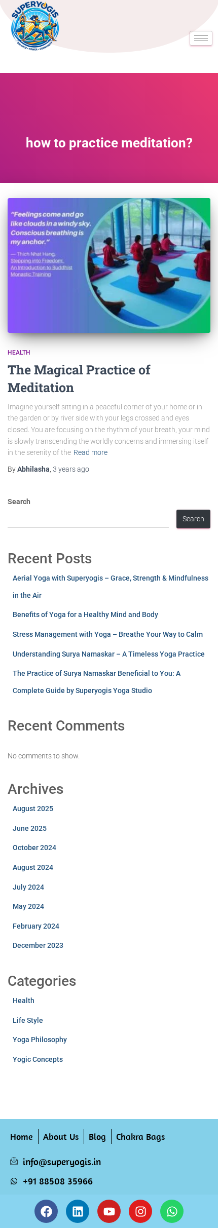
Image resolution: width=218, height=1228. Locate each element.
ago (71, 469)
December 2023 (38, 945)
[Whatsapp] (172, 1211)
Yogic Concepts (38, 1059)
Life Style (28, 1020)
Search (19, 501)
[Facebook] (46, 1211)
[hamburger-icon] (201, 38)
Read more (90, 452)
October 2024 (34, 847)
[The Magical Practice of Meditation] (109, 265)
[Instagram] (140, 1211)
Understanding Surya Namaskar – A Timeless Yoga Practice (109, 654)
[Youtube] (109, 1211)
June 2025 (30, 828)
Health (19, 352)
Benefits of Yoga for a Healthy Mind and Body (85, 614)
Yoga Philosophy (40, 1039)
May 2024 (28, 906)
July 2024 (28, 887)
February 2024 (36, 926)
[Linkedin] (77, 1211)
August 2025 (33, 808)
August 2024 (33, 867)
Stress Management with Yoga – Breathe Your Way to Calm (108, 634)
